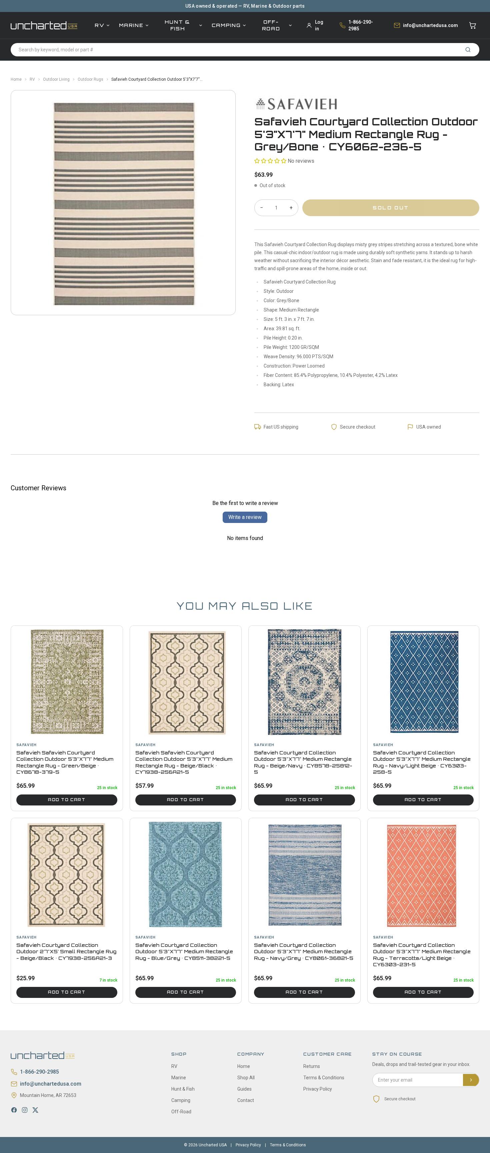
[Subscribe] (471, 1080)
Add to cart (66, 799)
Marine (131, 25)
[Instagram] (24, 1110)
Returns (311, 1066)
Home (16, 79)
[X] (35, 1110)
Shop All (246, 1077)
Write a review (245, 517)
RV (99, 25)
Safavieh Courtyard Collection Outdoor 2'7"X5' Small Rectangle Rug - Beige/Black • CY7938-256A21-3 (66, 951)
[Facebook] (14, 1110)
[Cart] (472, 25)
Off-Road (271, 25)
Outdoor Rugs (90, 79)
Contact (245, 1100)
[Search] (468, 49)
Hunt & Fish (177, 25)
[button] (270, 161)
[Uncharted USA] (44, 25)
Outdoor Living (56, 79)
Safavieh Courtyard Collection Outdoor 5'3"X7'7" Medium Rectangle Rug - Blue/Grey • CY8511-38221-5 (184, 951)
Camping (226, 25)
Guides (244, 1089)
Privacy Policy (317, 1089)
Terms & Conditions (323, 1077)
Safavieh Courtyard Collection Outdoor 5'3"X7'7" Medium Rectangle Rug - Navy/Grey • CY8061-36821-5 (303, 951)
